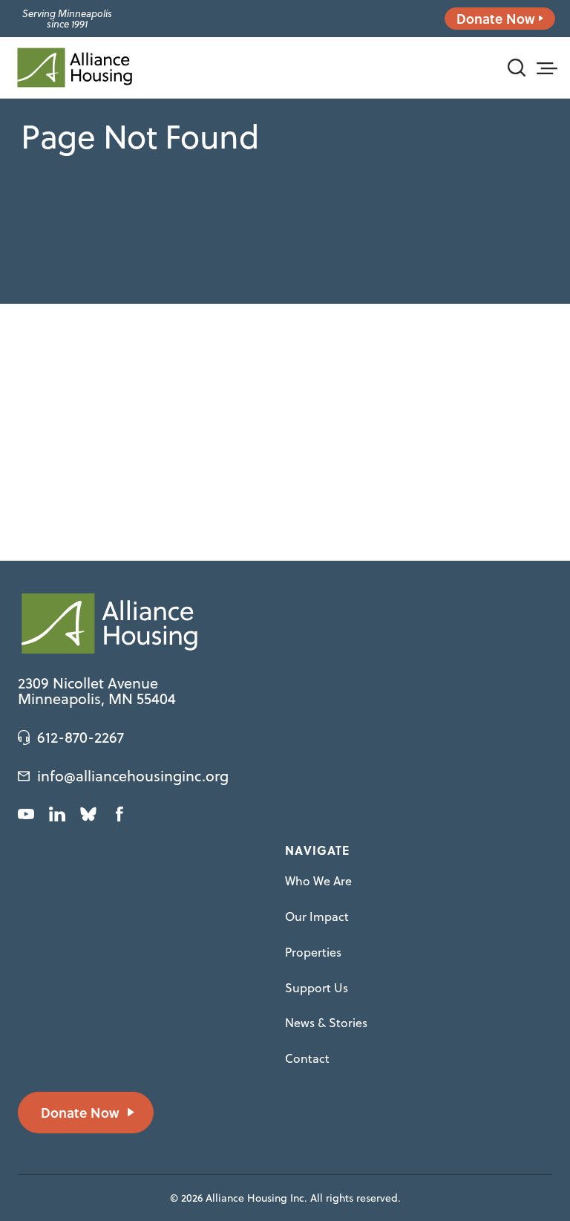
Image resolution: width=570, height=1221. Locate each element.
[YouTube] (26, 814)
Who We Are (318, 881)
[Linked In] (57, 814)
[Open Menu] (546, 66)
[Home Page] (74, 67)
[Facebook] (119, 814)
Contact (307, 1058)
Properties (313, 952)
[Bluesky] (88, 814)
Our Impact (317, 916)
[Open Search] (516, 67)
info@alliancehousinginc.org (133, 776)
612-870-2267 (80, 737)
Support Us (316, 988)
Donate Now (495, 18)
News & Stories (326, 1023)
